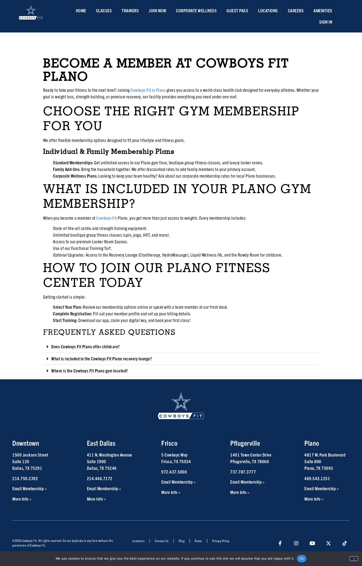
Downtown (25, 443)
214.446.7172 (100, 478)
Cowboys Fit (106, 218)
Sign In (325, 22)
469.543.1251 (317, 478)
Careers (296, 10)
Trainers (130, 10)
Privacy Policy (221, 541)
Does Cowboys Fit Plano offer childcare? (85, 346)
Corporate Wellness (196, 10)
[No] (353, 558)
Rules (198, 541)
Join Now (157, 10)
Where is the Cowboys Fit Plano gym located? (89, 370)
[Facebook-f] (280, 543)
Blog (181, 541)
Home (81, 10)
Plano (311, 443)
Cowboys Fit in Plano (148, 90)
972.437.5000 (174, 471)
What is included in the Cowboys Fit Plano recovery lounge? (101, 358)
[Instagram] (296, 543)
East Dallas (101, 443)
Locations (268, 10)
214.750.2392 (25, 478)
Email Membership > (29, 488)
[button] (181, 347)
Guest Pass (237, 10)
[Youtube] (312, 543)
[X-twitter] (328, 543)
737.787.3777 (243, 471)
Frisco (169, 443)
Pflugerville (245, 443)
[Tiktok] (345, 543)
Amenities (322, 10)
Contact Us (161, 541)
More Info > (22, 499)
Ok (301, 558)
